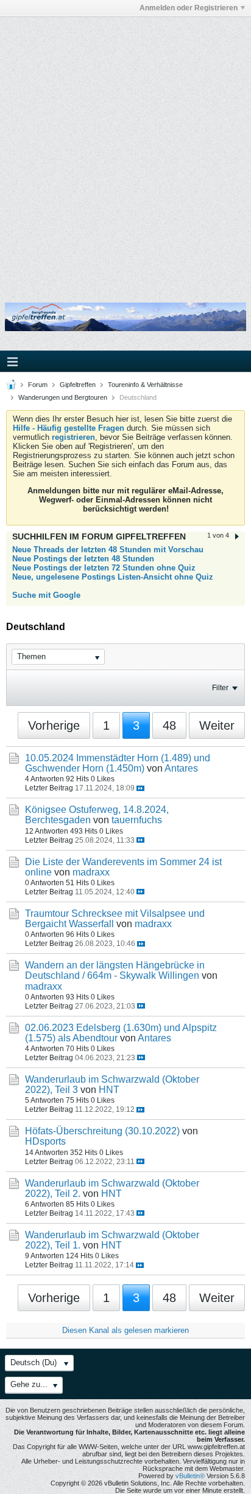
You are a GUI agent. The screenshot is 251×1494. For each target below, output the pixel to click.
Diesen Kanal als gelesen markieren (125, 1330)
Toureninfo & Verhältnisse (145, 384)
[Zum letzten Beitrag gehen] (140, 788)
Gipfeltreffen (78, 384)
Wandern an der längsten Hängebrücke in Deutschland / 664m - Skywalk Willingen (115, 970)
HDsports (45, 1141)
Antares (181, 768)
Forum (38, 384)
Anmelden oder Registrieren (189, 8)
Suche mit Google (46, 595)
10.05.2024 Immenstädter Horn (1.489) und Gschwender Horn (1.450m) (117, 763)
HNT (109, 1090)
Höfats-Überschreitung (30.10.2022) (102, 1131)
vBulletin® (190, 1475)
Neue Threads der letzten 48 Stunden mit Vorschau (107, 549)
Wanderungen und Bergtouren (62, 397)
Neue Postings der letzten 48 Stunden (83, 558)
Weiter (217, 725)
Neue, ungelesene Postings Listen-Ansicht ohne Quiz (112, 576)
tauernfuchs (136, 820)
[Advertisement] (125, 151)
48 (169, 725)
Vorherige (54, 725)
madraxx (91, 872)
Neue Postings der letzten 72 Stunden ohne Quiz (104, 567)
